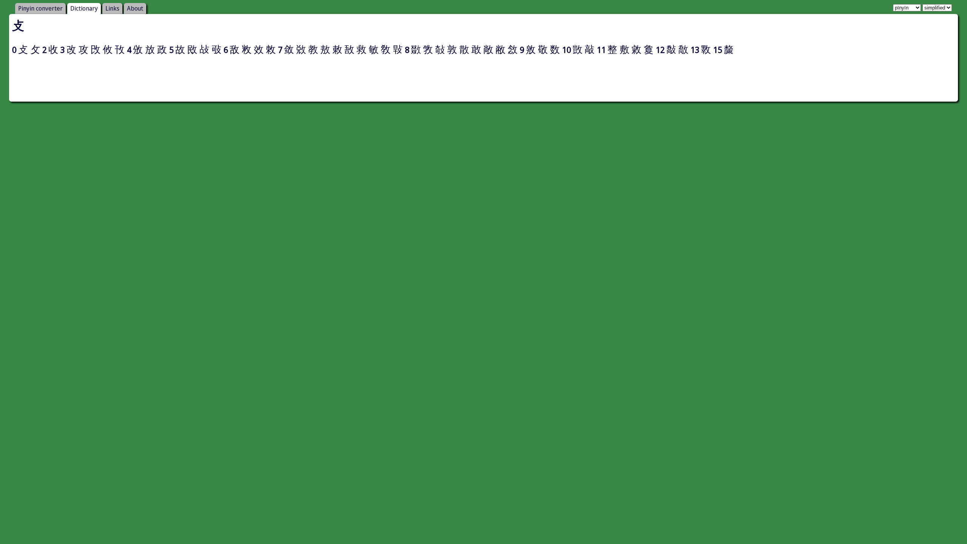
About (135, 8)
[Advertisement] (483, 82)
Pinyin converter (40, 8)
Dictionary (84, 8)
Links (112, 8)
